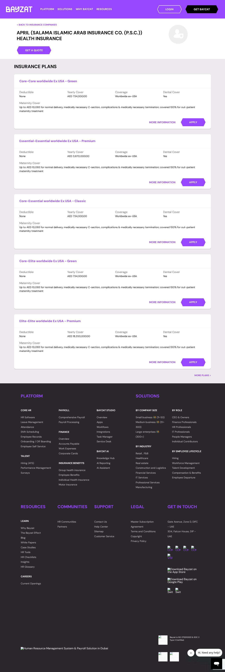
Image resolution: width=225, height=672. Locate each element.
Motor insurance (68, 484)
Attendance (27, 427)
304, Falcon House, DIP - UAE (182, 534)
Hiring (175, 458)
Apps (100, 422)
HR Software (28, 417)
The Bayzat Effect (31, 532)
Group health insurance (72, 470)
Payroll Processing (69, 422)
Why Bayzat (27, 528)
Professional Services (148, 482)
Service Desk (104, 441)
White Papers (28, 542)
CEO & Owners (180, 417)
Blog (23, 537)
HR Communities (66, 521)
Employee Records (31, 436)
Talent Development (183, 467)
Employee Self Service (33, 446)
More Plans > (202, 375)
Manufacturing (144, 487)
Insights (25, 561)
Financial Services (146, 472)
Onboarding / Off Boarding (36, 441)
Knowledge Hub (106, 458)
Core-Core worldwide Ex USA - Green (48, 81)
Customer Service (104, 536)
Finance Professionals (184, 422)
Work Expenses (67, 448)
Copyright (136, 536)
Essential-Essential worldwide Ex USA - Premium (57, 141)
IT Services (142, 477)
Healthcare (142, 458)
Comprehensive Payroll (72, 417)
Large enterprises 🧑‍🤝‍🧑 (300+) (147, 434)
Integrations (103, 431)
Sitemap (99, 531)
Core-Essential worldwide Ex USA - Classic (52, 201)
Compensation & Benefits (186, 472)
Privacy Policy (138, 541)
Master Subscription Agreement (142, 524)
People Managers (182, 436)
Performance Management (36, 467)
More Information (162, 122)
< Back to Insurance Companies (37, 25)
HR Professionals (181, 427)
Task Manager (104, 436)
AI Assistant (103, 467)
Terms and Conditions (143, 531)
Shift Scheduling (30, 431)
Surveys (25, 472)
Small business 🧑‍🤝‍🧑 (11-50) (150, 417)
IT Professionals (181, 431)
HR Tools (25, 552)
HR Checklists (28, 557)
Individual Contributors (185, 441)
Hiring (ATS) (27, 463)
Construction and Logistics (151, 467)
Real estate (142, 463)
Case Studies (28, 547)
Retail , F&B (142, 453)
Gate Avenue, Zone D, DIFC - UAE (183, 524)
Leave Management (32, 422)
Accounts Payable (69, 443)
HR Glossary (28, 566)
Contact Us (100, 521)
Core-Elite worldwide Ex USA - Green (48, 261)
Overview (64, 438)
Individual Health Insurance (74, 479)
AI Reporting (103, 463)
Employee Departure (183, 477)
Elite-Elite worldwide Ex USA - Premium (50, 321)
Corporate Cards (68, 453)
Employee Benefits (69, 474)
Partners (62, 526)
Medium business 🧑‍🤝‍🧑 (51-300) (150, 424)
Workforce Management (186, 463)
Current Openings (31, 583)
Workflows (102, 427)
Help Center (101, 526)
